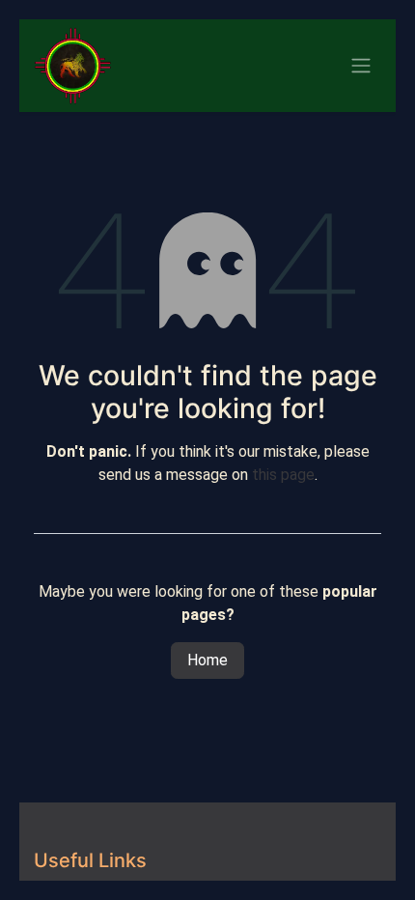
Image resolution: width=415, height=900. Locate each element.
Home (207, 660)
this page (283, 474)
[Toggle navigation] (361, 66)
